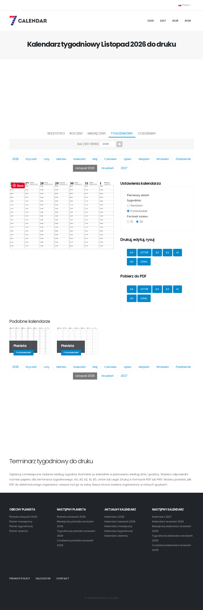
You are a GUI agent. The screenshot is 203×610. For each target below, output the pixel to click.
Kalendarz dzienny (116, 535)
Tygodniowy (122, 133)
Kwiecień (80, 159)
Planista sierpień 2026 (23, 516)
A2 (167, 252)
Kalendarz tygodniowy (118, 531)
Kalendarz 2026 (114, 516)
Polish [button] (186, 5)
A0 (131, 261)
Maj (95, 159)
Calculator (43, 578)
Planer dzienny (18, 531)
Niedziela (136, 205)
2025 (15, 159)
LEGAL (144, 261)
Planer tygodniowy (21, 526)
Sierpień (144, 159)
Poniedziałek (138, 211)
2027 (163, 21)
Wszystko (56, 133)
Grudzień (108, 168)
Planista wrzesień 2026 (71, 516)
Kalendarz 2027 (162, 516)
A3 (157, 252)
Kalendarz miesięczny (118, 526)
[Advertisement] (101, 94)
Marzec (61, 159)
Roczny (76, 133)
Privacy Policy (19, 578)
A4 (131, 252)
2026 (150, 21)
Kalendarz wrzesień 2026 (168, 521)
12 (131, 222)
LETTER (144, 252)
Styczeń (31, 159)
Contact (62, 578)
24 (141, 222)
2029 (188, 21)
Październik (183, 159)
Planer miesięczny (20, 521)
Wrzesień (162, 159)
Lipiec (128, 159)
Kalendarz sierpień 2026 (119, 521)
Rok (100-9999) (88, 144)
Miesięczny (97, 133)
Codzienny (147, 133)
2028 (175, 21)
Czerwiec (110, 159)
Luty (47, 159)
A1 (177, 252)
